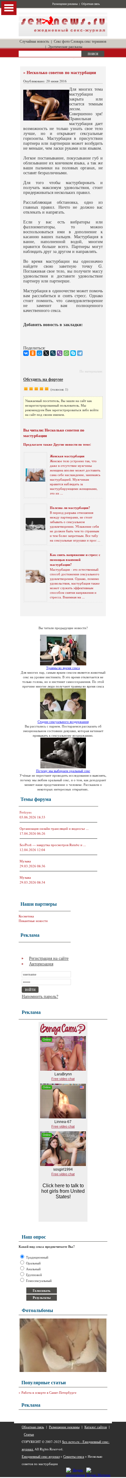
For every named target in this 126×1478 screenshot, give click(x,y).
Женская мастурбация (67, 456)
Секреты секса (73, 1456)
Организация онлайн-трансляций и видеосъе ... (54, 828)
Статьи (29, 1434)
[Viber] (59, 353)
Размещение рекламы (65, 4)
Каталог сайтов (95, 1427)
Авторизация (41, 964)
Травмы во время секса (63, 667)
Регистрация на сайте (49, 958)
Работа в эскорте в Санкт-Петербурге (48, 1392)
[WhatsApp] (66, 353)
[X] (46, 353)
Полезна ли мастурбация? (70, 507)
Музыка (25, 861)
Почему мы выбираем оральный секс (63, 770)
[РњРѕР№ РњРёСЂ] (39, 353)
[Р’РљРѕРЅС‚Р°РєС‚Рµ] (26, 353)
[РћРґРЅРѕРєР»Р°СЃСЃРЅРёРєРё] (32, 353)
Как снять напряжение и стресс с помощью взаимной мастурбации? (75, 559)
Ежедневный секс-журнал (41, 1456)
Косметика (26, 916)
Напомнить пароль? (40, 996)
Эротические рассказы (65, 46)
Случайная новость (34, 41)
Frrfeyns (25, 812)
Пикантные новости (33, 920)
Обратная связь (90, 4)
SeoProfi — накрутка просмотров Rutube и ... (53, 844)
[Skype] (73, 353)
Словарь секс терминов (88, 41)
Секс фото (62, 41)
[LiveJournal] (53, 353)
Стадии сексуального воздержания (63, 721)
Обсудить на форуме (43, 379)
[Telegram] (80, 353)
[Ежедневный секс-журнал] (63, 35)
